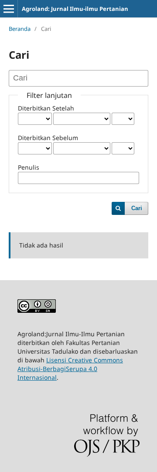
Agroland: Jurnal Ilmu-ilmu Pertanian (75, 9)
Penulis (28, 167)
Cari (136, 208)
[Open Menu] (8, 8)
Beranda (20, 29)
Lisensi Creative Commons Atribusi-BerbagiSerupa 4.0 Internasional (70, 369)
